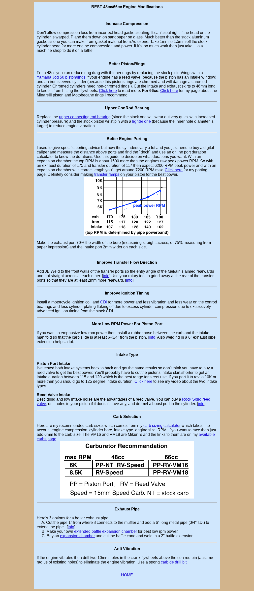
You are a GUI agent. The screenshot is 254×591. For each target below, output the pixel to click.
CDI (103, 302)
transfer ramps (106, 174)
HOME (127, 575)
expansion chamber (77, 536)
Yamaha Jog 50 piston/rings (61, 77)
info (106, 276)
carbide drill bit (174, 562)
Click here (108, 91)
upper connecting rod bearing (85, 117)
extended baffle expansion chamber (105, 531)
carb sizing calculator (162, 425)
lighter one (141, 121)
